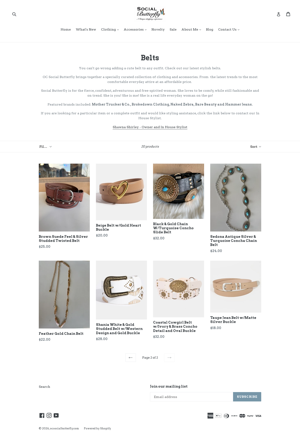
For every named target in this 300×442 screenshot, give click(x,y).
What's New (86, 29)
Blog (209, 29)
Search (44, 387)
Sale (173, 29)
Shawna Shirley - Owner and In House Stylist (150, 127)
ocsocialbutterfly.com (64, 428)
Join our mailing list (169, 386)
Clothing (111, 29)
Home (66, 29)
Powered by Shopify (97, 428)
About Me (192, 29)
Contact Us (229, 29)
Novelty (158, 29)
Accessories (136, 29)
